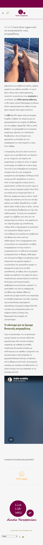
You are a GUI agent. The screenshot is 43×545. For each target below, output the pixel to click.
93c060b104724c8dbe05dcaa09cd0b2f (19, 459)
